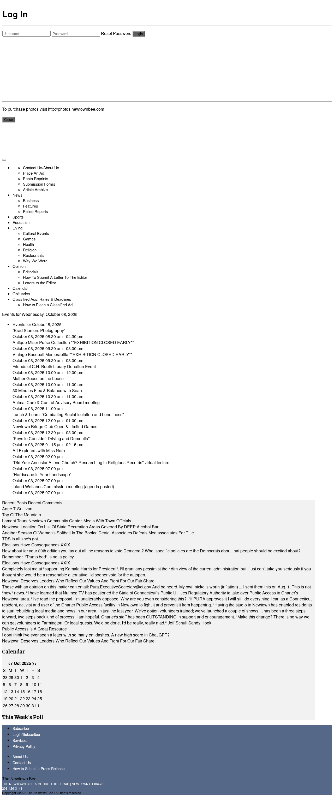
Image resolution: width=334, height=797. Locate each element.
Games (29, 238)
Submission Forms (39, 184)
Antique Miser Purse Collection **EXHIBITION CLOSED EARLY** (73, 342)
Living (17, 228)
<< (10, 663)
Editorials (31, 271)
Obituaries (21, 293)
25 (39, 698)
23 (28, 698)
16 (28, 691)
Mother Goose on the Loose (38, 378)
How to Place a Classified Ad (48, 304)
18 (39, 691)
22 (22, 698)
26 (5, 705)
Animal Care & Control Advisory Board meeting (56, 402)
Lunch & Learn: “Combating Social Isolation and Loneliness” (68, 414)
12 (5, 691)
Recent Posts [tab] (14, 503)
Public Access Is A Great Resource (34, 629)
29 (11, 677)
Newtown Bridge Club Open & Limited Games (55, 426)
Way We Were (35, 260)
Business (31, 200)
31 (34, 705)
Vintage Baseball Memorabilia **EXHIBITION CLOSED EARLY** (72, 354)
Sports (18, 217)
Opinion (19, 266)
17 (34, 691)
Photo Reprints (35, 178)
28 (5, 677)
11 (39, 684)
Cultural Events (36, 233)
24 (34, 698)
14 (16, 691)
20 (11, 698)
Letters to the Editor (39, 282)
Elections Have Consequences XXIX (36, 545)
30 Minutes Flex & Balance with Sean (47, 390)
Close (8, 120)
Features (30, 206)
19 (5, 698)
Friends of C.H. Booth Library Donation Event (54, 366)
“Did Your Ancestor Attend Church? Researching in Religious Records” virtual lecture (91, 462)
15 (22, 691)
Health (28, 244)
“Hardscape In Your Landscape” (42, 474)
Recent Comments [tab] (45, 503)
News (17, 195)
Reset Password (116, 33)
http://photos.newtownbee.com (76, 109)
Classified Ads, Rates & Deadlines (42, 299)
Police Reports (35, 211)
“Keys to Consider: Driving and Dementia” (51, 438)
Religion (30, 249)
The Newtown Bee (19, 779)
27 (11, 705)
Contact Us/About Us (41, 167)
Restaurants (33, 255)
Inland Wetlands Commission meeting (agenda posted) (63, 486)
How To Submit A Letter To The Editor (55, 277)
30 (16, 677)
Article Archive (35, 189)
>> (34, 663)
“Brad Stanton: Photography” (39, 330)
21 (16, 698)
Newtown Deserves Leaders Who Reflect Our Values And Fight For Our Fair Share (78, 581)
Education (21, 222)
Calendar (20, 288)
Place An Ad (33, 173)
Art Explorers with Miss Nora (39, 450)
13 (11, 691)
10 (34, 684)
